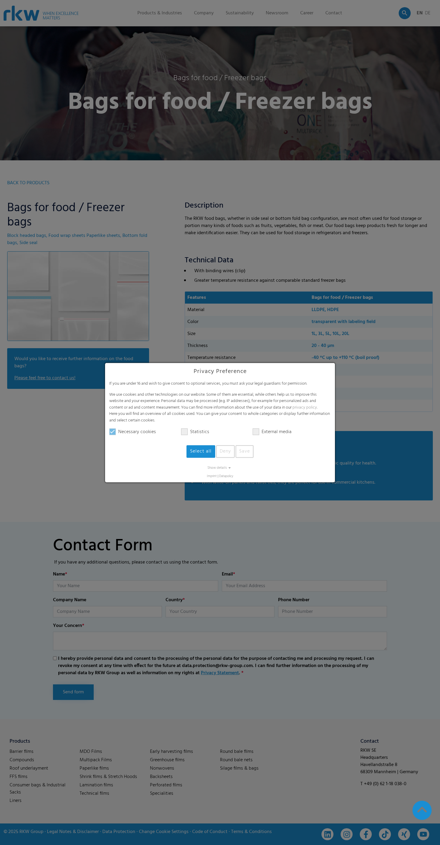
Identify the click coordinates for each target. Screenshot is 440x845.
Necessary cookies (137, 432)
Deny (225, 451)
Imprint (212, 476)
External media (277, 432)
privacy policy (304, 407)
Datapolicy (226, 476)
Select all (201, 451)
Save (244, 451)
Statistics (199, 432)
